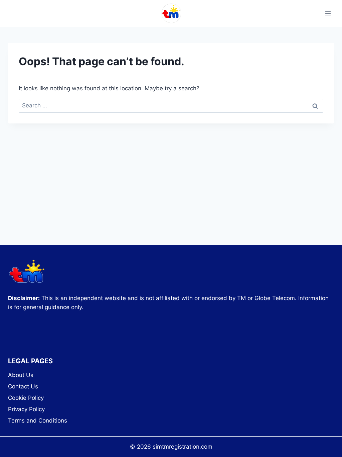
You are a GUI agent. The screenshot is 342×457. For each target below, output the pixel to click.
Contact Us (23, 386)
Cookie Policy (26, 397)
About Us (20, 375)
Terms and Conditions (37, 420)
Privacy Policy (26, 409)
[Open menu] (328, 13)
